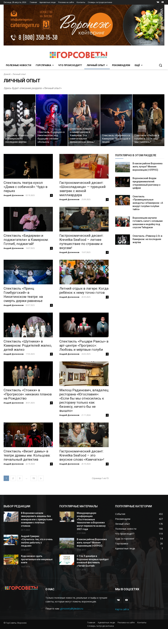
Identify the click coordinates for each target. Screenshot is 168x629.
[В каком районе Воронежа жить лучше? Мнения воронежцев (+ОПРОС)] (122, 167)
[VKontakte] (158, 2)
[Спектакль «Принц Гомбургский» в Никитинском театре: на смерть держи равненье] (28, 272)
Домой (7, 74)
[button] (160, 65)
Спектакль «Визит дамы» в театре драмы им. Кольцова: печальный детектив (27, 455)
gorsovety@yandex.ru (71, 608)
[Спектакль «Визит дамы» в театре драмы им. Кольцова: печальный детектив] (28, 435)
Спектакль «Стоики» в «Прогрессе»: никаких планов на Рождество (28, 394)
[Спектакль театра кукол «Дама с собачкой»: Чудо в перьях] (28, 166)
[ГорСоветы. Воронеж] (78, 55)
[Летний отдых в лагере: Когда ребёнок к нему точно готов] (84, 272)
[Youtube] (162, 2)
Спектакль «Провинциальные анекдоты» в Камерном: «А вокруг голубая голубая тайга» (148, 203)
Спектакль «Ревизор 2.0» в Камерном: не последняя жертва (147, 239)
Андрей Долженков (13, 195)
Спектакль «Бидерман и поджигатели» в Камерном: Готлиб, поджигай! (26, 240)
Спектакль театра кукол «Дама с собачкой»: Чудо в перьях (25, 187)
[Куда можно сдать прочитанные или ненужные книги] (11, 560)
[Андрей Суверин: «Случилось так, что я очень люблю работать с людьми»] (11, 540)
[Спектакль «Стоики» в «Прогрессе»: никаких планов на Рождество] (28, 373)
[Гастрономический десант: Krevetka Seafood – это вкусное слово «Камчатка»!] (84, 435)
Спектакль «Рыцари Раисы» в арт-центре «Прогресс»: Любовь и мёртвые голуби (83, 345)
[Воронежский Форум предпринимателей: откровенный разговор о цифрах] (122, 182)
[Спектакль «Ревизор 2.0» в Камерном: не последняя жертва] (19, 120)
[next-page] (41, 478)
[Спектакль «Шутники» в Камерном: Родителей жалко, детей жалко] (28, 325)
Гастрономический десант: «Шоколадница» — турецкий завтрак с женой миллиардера (82, 189)
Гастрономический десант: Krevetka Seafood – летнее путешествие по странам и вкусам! (81, 242)
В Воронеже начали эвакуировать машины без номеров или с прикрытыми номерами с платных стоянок (36, 519)
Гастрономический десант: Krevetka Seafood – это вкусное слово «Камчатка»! (81, 455)
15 (33, 478)
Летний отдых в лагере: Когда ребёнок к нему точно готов (83, 290)
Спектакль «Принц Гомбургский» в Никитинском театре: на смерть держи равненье (23, 294)
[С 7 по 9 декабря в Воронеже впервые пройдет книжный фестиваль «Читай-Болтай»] (66, 560)
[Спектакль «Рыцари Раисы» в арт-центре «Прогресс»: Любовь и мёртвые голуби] (84, 325)
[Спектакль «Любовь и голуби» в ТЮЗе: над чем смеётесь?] (148, 120)
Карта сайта (122, 609)
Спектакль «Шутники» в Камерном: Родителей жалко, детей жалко (28, 345)
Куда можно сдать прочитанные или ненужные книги (36, 559)
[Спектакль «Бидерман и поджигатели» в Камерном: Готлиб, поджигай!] (28, 219)
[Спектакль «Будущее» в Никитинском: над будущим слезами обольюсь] (52, 120)
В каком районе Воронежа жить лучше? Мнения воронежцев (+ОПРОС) (147, 166)
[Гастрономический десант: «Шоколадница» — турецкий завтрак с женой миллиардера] (84, 166)
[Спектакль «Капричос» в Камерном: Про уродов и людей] (116, 120)
